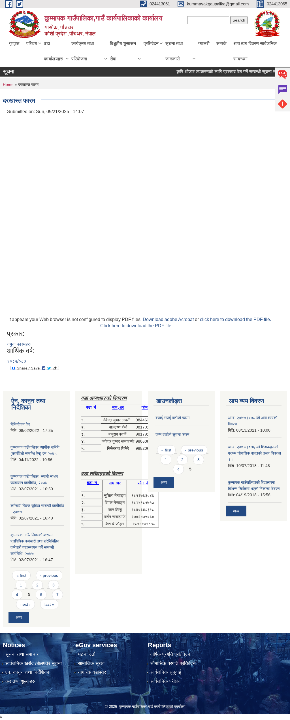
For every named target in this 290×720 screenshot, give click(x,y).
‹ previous (49, 575)
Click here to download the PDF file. (136, 325)
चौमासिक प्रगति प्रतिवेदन (173, 663)
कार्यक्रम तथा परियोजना (82, 51)
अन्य (19, 617)
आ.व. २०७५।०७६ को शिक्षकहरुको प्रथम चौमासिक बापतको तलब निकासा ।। (254, 453)
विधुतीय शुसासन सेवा (123, 51)
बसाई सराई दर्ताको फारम (172, 417)
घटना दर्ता (86, 654)
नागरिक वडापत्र (92, 672)
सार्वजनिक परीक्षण (165, 681)
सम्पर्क (221, 43)
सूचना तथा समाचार (22, 654)
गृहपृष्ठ (14, 43)
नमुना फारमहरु (19, 344)
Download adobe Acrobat (169, 319)
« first (21, 575)
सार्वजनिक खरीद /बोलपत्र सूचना (33, 663)
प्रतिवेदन (151, 43)
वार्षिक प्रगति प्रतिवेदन (170, 654)
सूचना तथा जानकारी (174, 51)
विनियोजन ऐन (20, 424)
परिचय (31, 43)
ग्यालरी (204, 43)
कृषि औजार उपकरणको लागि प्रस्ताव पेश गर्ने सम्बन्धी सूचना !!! (219, 71)
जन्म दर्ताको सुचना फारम (172, 434)
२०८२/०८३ (16, 361)
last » (49, 604)
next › (25, 604)
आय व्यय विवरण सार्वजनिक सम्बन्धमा (255, 51)
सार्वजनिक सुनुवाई (165, 672)
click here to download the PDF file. (235, 319)
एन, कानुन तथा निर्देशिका (27, 672)
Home (8, 84)
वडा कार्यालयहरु (53, 51)
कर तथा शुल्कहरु (20, 681)
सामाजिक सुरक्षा (91, 663)
